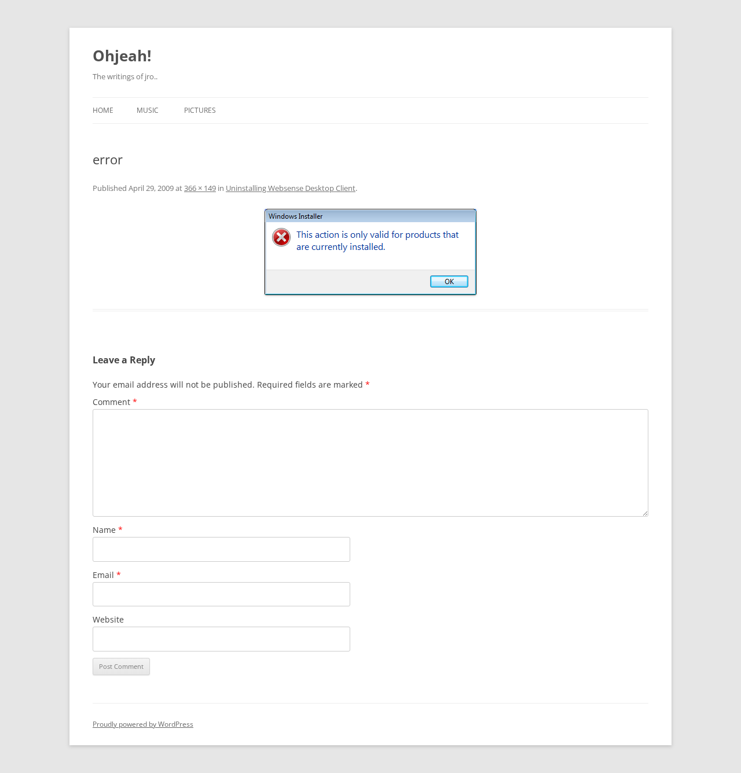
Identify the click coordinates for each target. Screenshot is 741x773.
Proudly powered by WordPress (143, 724)
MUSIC (148, 110)
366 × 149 (200, 188)
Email (107, 574)
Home (103, 110)
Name (108, 529)
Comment (115, 401)
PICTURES (200, 110)
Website (108, 619)
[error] (370, 252)
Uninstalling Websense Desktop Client (290, 188)
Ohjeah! (122, 55)
